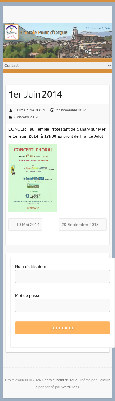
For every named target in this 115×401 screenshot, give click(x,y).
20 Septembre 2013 (83, 224)
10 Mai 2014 (25, 224)
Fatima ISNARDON (29, 110)
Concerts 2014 (26, 117)
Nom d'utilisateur (30, 266)
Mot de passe (27, 295)
